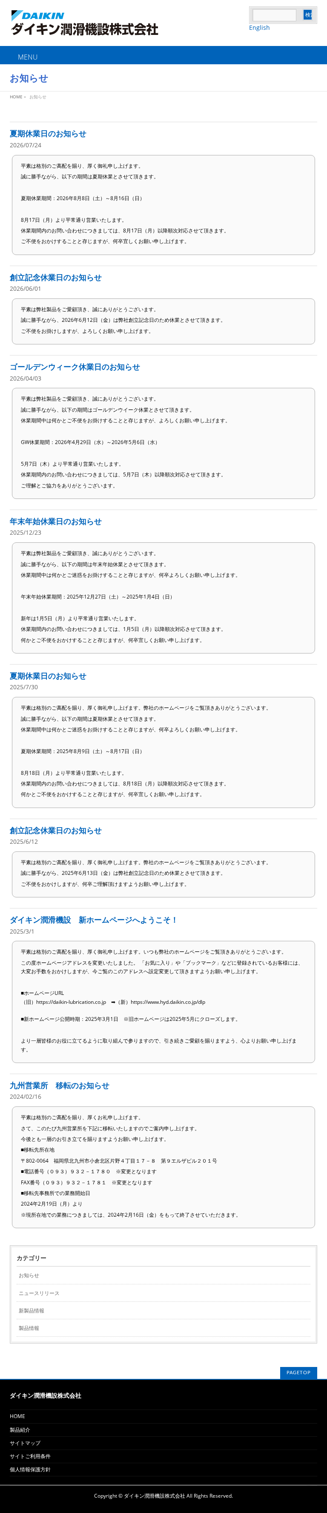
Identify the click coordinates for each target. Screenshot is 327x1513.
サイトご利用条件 (30, 1456)
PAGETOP (299, 1372)
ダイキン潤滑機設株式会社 (154, 1495)
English (259, 27)
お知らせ (29, 1275)
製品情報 (29, 1328)
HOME (17, 1416)
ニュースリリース (39, 1293)
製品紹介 (20, 1429)
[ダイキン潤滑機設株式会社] (129, 30)
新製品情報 (31, 1310)
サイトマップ (25, 1443)
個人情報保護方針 (30, 1469)
